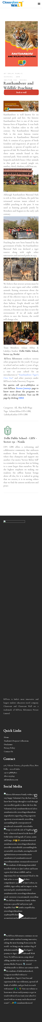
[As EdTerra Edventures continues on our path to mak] (21, 951)
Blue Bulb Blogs (25, 407)
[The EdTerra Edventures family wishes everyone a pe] (21, 916)
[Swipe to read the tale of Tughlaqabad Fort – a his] (21, 845)
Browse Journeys (23, 388)
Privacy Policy (9, 748)
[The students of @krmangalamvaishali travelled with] (21, 880)
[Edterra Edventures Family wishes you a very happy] (21, 810)
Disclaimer (8, 744)
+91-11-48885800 (10, 772)
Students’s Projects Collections (16, 741)
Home (6, 737)
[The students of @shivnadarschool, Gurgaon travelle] (21, 986)
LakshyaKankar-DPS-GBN (16, 414)
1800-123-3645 (9, 776)
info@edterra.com (11, 779)
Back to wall (21, 92)
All (15, 407)
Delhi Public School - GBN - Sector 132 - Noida (20, 439)
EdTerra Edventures (13, 358)
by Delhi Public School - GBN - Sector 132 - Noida (15, 77)
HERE (21, 398)
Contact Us (8, 751)
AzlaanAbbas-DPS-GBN (20, 411)
